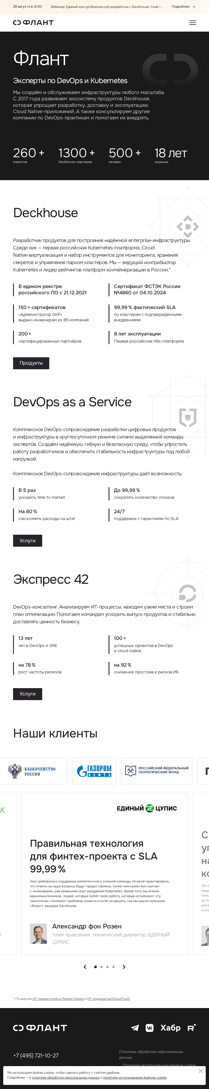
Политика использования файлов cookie (159, 1065)
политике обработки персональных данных (66, 1077)
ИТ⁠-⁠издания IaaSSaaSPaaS (108, 999)
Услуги (28, 541)
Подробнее (180, 7)
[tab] (95, 967)
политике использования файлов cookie (134, 1077)
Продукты (31, 363)
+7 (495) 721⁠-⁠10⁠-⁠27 (36, 1055)
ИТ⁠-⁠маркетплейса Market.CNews (58, 999)
